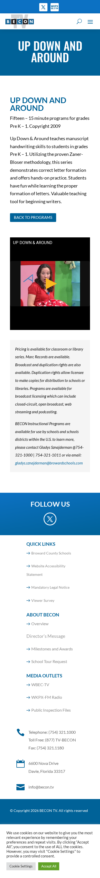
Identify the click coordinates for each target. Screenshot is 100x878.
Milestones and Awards (52, 648)
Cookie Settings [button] (21, 866)
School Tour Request (49, 661)
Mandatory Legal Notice (50, 587)
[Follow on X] (43, 7)
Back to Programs (33, 217)
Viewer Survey (42, 600)
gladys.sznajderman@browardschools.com (49, 463)
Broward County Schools (51, 553)
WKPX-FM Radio (46, 697)
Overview (39, 623)
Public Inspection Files (51, 709)
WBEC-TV (40, 684)
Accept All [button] (48, 866)
